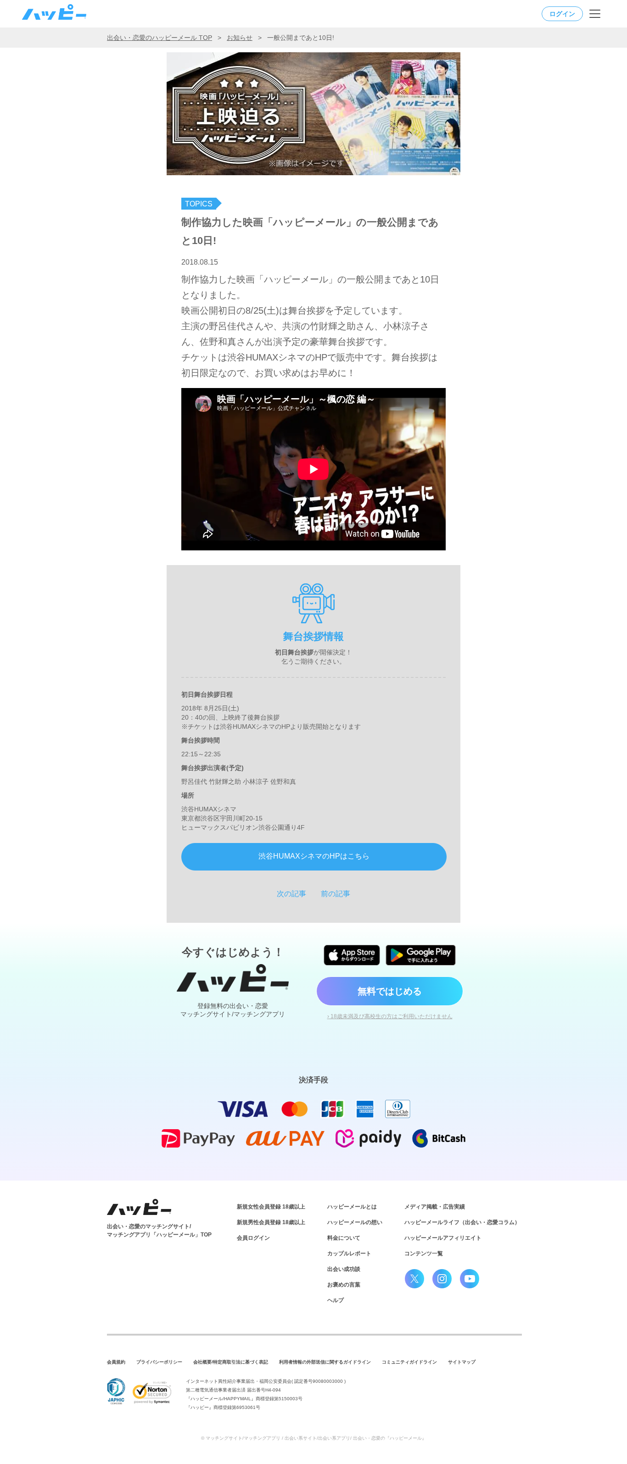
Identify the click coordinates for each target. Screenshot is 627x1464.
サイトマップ (462, 1361)
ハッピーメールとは (352, 1206)
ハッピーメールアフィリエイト (442, 1238)
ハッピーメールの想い (354, 1222)
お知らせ (239, 37)
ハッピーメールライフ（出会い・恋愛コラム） (462, 1222)
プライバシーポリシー (159, 1361)
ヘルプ (335, 1300)
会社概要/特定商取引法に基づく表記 (230, 1361)
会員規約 (116, 1361)
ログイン (562, 13)
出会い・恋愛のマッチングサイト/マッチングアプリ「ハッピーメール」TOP (159, 1230)
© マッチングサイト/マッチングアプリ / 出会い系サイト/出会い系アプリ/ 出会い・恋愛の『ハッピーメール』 (313, 1438)
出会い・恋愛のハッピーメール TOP (159, 37)
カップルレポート (349, 1253)
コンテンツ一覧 (423, 1253)
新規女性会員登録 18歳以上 (271, 1206)
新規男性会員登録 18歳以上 (271, 1222)
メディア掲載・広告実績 (434, 1206)
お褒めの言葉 (343, 1284)
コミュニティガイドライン (409, 1361)
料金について (343, 1238)
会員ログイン (253, 1238)
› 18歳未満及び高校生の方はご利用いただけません (390, 1016)
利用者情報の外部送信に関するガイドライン (325, 1361)
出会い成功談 (343, 1269)
